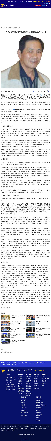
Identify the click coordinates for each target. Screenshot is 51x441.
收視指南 (14, 426)
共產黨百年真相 (39, 402)
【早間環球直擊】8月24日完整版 (43, 315)
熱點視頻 (13, 384)
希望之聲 (26, 428)
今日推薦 (13, 386)
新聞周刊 (20, 385)
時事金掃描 (28, 380)
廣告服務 (35, 426)
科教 (11, 382)
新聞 (8, 374)
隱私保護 (19, 426)
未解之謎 (36, 376)
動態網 (44, 428)
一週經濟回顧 (21, 388)
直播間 (30, 370)
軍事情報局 (28, 386)
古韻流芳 (36, 380)
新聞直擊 (20, 383)
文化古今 (36, 386)
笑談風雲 (36, 378)
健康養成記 (44, 381)
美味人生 (23, 405)
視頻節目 (19, 370)
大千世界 (23, 409)
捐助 (42, 1)
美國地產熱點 (37, 388)
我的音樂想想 (24, 415)
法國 (26, 362)
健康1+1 (43, 376)
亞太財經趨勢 (21, 391)
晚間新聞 (20, 381)
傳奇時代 (38, 400)
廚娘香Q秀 (23, 410)
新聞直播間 (38, 5)
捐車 (46, 1)
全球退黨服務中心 (34, 428)
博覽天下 (8, 388)
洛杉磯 (14, 362)
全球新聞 (20, 376)
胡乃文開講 (44, 380)
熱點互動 (28, 378)
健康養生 (44, 374)
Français (3, 364)
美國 (7, 379)
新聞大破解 (28, 385)
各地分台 (16, 1)
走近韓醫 (43, 385)
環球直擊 (20, 378)
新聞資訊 (12, 370)
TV (43, 5)
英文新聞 (35, 1)
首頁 (2, 27)
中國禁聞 (20, 380)
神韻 (9, 1)
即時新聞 (8, 386)
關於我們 (9, 426)
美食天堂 (23, 404)
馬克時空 (28, 391)
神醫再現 (43, 383)
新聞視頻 (20, 374)
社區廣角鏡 (20, 390)
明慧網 (40, 428)
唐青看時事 (28, 388)
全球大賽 (13, 389)
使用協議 (25, 426)
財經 (11, 380)
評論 (7, 380)
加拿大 (11, 362)
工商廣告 (38, 420)
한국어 (16, 364)
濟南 (40, 95)
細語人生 (28, 395)
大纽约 (7, 362)
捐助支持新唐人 (38, 370)
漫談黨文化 (38, 417)
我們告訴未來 (39, 399)
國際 (7, 377)
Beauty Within (24, 407)
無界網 (2, 430)
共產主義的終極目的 (40, 404)
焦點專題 (5, 27)
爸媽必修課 (36, 385)
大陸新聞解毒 (29, 393)
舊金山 (29, 362)
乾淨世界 (21, 428)
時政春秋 (28, 381)
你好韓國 (23, 402)
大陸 (7, 382)
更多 (13, 430)
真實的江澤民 (39, 409)
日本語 (12, 364)
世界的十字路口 (29, 390)
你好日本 (23, 400)
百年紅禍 (38, 410)
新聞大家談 (28, 376)
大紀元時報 (15, 428)
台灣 (11, 379)
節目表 (25, 370)
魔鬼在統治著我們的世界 (41, 405)
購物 (49, 1)
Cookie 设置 (25, 439)
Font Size (44, 91)
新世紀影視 (8, 430)
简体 (23, 1)
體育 (15, 379)
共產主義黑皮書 (39, 414)
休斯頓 (22, 362)
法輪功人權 (14, 27)
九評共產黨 (38, 407)
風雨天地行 (38, 412)
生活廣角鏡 (23, 399)
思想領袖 (28, 383)
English (43, 362)
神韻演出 (8, 389)
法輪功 (9, 27)
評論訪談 (28, 374)
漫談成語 (36, 383)
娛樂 (15, 377)
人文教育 (36, 374)
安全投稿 (30, 426)
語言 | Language (29, 1)
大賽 (12, 1)
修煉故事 (38, 419)
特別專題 (38, 397)
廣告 (39, 1)
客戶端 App (46, 426)
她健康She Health (45, 378)
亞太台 (33, 362)
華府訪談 (20, 386)
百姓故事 (38, 415)
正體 (20, 1)
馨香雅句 (36, 381)
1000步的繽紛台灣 (24, 413)
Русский (8, 364)
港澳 (11, 377)
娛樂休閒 (23, 397)
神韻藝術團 (9, 428)
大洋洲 (18, 362)
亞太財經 (20, 393)
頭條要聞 (8, 384)
